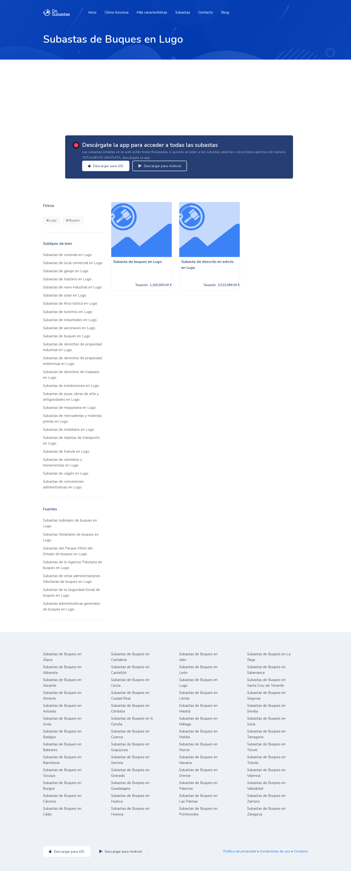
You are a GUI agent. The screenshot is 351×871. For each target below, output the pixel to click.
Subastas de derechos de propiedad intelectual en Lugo (72, 361)
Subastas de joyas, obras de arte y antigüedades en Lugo (71, 396)
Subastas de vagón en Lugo (65, 473)
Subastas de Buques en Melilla (198, 734)
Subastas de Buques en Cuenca (130, 734)
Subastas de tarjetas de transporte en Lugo (71, 440)
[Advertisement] (175, 95)
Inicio (92, 12)
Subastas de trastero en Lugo (67, 279)
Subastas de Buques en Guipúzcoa (130, 747)
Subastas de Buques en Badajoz (62, 734)
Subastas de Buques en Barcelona (62, 760)
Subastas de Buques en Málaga (198, 721)
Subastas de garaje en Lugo (65, 271)
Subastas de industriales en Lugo (70, 320)
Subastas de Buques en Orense (198, 773)
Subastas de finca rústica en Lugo (70, 303)
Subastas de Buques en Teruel (266, 747)
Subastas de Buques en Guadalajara (130, 785)
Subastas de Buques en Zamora (266, 798)
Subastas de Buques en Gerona (130, 760)
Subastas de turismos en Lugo (67, 311)
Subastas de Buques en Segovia (266, 695)
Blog (225, 12)
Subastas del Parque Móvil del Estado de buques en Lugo (68, 551)
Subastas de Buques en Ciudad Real (130, 695)
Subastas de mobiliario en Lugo (68, 429)
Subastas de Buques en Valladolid (266, 785)
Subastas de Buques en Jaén (198, 657)
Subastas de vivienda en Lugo (67, 254)
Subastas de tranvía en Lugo (66, 451)
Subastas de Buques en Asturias (62, 708)
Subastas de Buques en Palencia (198, 785)
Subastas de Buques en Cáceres (62, 798)
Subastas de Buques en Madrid (198, 708)
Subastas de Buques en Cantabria (130, 657)
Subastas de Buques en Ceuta (130, 682)
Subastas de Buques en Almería (62, 695)
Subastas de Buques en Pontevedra (198, 811)
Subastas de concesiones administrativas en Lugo (63, 484)
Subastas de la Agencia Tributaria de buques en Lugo (72, 565)
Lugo (53, 220)
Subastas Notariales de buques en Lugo (71, 537)
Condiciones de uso (275, 851)
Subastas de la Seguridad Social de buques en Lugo (71, 592)
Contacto (205, 12)
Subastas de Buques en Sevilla (266, 708)
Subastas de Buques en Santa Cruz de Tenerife (266, 682)
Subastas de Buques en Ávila (62, 721)
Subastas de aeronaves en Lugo (69, 328)
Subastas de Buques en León (198, 670)
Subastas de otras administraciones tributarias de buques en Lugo (71, 579)
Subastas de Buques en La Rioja (269, 657)
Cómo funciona (116, 12)
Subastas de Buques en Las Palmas (198, 798)
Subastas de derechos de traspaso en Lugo (71, 374)
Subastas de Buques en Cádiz (62, 811)
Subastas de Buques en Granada (130, 773)
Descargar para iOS (107, 166)
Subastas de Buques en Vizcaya (62, 773)
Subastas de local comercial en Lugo (72, 263)
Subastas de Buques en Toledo (266, 760)
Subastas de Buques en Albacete (62, 670)
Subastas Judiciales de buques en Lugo (70, 523)
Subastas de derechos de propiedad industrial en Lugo (72, 347)
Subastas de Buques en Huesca (130, 811)
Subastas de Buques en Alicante (62, 682)
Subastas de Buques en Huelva (130, 798)
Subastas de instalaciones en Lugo (71, 385)
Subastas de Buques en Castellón (130, 670)
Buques (74, 220)
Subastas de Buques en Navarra (198, 760)
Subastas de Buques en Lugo (198, 682)
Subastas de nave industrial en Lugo (72, 287)
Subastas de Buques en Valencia (266, 773)
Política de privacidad (239, 851)
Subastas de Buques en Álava (62, 657)
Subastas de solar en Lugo (64, 295)
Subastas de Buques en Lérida (198, 695)
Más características (152, 12)
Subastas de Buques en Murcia (198, 747)
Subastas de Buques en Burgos (62, 785)
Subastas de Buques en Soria (266, 721)
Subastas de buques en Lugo (66, 336)
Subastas (182, 12)
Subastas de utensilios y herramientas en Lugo (62, 462)
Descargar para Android (162, 166)
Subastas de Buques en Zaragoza (266, 811)
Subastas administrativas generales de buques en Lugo (71, 606)
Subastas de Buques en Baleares (62, 747)
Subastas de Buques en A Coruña (132, 721)
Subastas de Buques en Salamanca (266, 670)
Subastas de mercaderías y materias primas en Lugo (72, 418)
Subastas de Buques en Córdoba (130, 708)
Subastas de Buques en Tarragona (266, 734)
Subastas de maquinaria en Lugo (69, 407)
